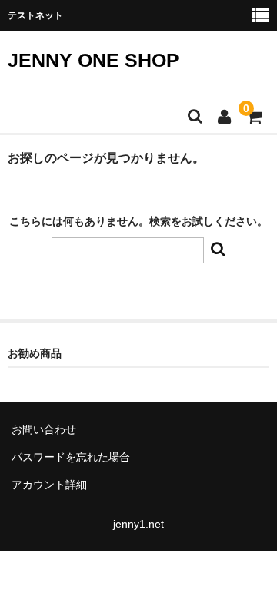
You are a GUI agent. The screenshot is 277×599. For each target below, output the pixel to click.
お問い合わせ (44, 429)
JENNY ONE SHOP (93, 60)
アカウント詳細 (49, 484)
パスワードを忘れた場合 (71, 457)
